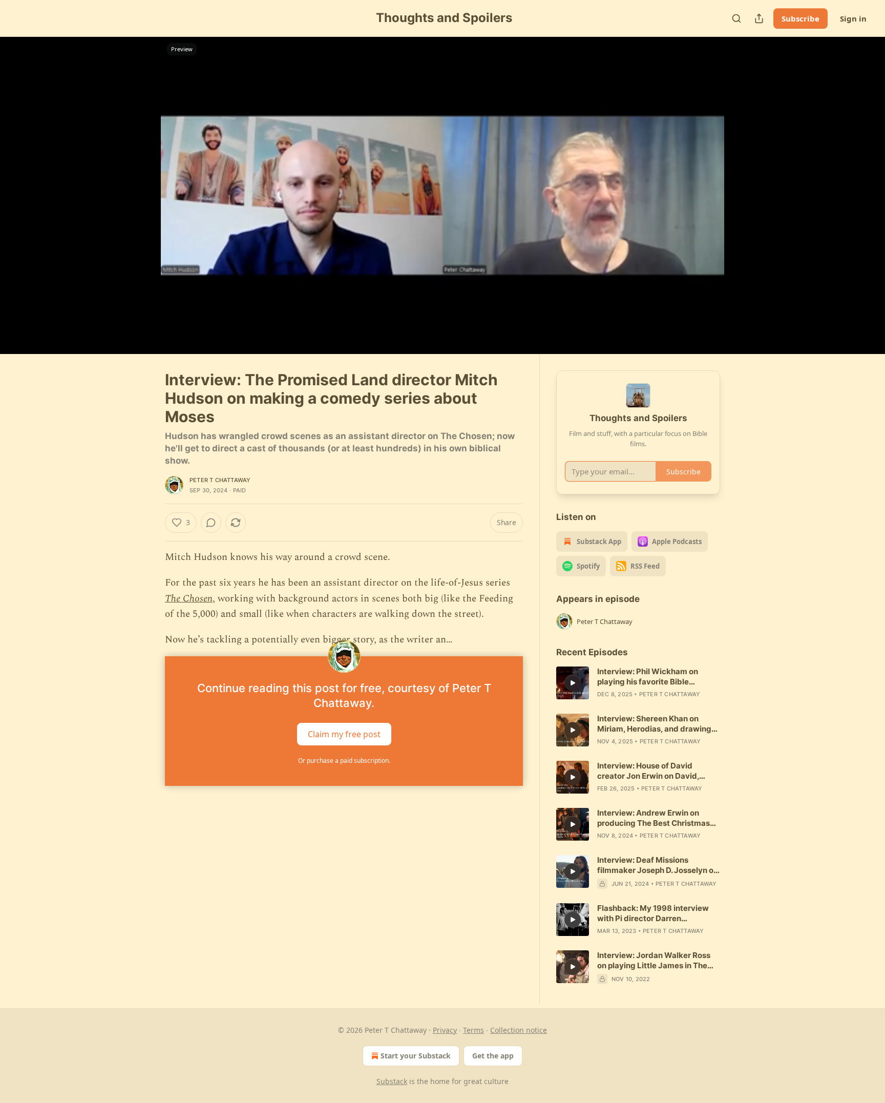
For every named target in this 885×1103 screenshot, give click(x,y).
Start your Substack (416, 1055)
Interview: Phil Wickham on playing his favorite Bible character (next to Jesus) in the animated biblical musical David (657, 677)
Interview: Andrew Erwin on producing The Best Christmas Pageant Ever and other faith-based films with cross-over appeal (653, 818)
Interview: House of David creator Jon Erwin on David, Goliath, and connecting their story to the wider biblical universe (651, 771)
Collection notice (518, 1030)
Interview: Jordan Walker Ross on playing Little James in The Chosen (653, 960)
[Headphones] (140, 206)
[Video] (140, 184)
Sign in (853, 18)
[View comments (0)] (745, 201)
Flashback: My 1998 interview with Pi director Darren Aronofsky (653, 913)
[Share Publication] (759, 18)
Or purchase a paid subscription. (344, 760)
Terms (473, 1030)
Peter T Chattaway (219, 480)
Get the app (493, 1055)
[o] (572, 683)
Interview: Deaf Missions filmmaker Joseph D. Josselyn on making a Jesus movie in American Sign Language (657, 865)
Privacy (445, 1030)
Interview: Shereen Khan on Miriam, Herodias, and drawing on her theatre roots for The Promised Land (654, 724)
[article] (638, 682)
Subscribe (800, 18)
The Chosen (189, 598)
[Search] (736, 18)
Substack (391, 1081)
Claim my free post (344, 733)
